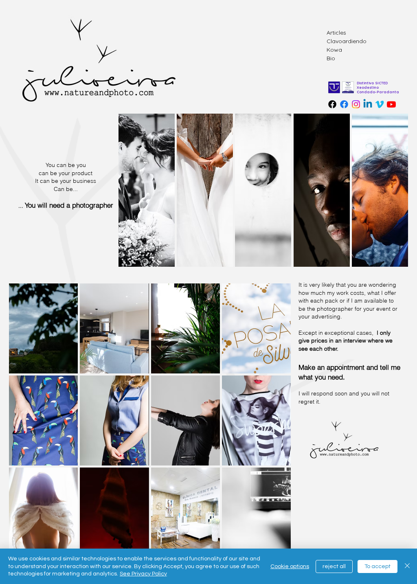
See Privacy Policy (143, 574)
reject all (334, 566)
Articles (336, 32)
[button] (43, 328)
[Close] (407, 566)
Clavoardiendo (347, 41)
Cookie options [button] (289, 566)
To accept (377, 566)
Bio (331, 58)
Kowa (334, 49)
